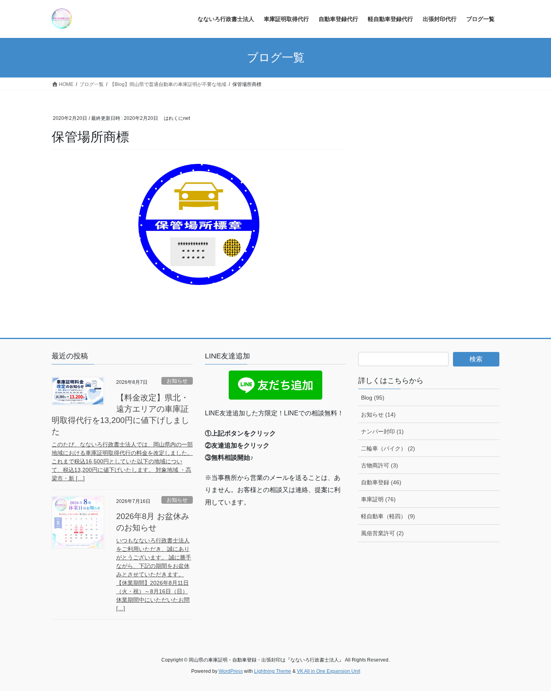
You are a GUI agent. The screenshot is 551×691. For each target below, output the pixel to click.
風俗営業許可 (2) (382, 533)
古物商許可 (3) (379, 465)
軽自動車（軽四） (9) (388, 516)
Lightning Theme (272, 671)
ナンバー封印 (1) (382, 431)
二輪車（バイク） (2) (388, 448)
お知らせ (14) (378, 414)
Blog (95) (372, 397)
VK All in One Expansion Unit (328, 671)
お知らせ (177, 381)
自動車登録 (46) (381, 482)
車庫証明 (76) (378, 499)
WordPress (231, 671)
